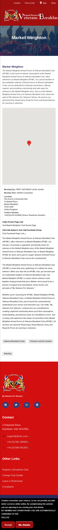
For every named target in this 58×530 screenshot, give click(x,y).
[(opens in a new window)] (6, 405)
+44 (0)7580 (17, 447)
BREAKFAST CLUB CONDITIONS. (34, 514)
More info (5, 517)
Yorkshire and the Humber (41, 341)
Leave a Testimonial (12, 481)
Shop (53, 3)
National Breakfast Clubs (14, 341)
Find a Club (30, 3)
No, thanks (24, 525)
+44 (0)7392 (17, 442)
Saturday (7, 354)
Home (29, 43)
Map (45, 3)
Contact (17, 3)
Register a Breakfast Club (15, 469)
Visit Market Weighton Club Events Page (19, 225)
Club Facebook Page (13, 233)
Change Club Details (12, 475)
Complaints (8, 486)
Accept (8, 525)
